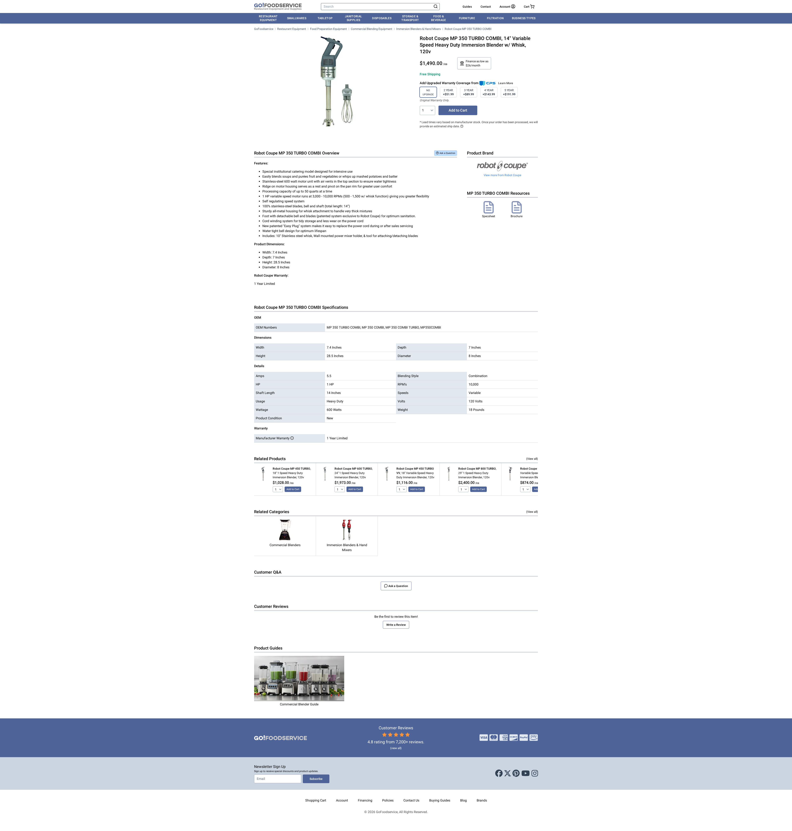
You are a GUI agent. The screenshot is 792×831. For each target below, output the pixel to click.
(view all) (396, 748)
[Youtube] (525, 773)
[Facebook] (499, 773)
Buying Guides (439, 800)
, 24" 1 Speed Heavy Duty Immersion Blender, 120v (354, 473)
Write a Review (396, 624)
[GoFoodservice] (278, 6)
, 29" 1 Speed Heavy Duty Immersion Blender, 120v (477, 473)
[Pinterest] (516, 773)
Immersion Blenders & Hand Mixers (418, 29)
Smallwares (296, 18)
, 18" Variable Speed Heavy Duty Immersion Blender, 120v (415, 473)
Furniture (467, 18)
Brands (482, 800)
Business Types (524, 18)
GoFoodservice (263, 29)
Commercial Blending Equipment (371, 29)
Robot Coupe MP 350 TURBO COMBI (468, 29)
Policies (388, 800)
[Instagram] (535, 773)
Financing (365, 800)
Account (342, 800)
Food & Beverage (438, 18)
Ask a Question (447, 153)
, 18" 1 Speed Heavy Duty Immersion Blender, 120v (292, 473)
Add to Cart (458, 110)
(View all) (532, 458)
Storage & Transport (410, 18)
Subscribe (316, 778)
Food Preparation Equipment (328, 29)
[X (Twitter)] (507, 773)
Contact (486, 6)
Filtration (495, 18)
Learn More (505, 83)
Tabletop (325, 18)
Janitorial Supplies (353, 18)
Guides (467, 6)
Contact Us (411, 800)
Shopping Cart (315, 800)
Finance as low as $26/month (477, 63)
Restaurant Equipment (268, 18)
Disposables (381, 18)
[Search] (436, 6)
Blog (463, 800)
